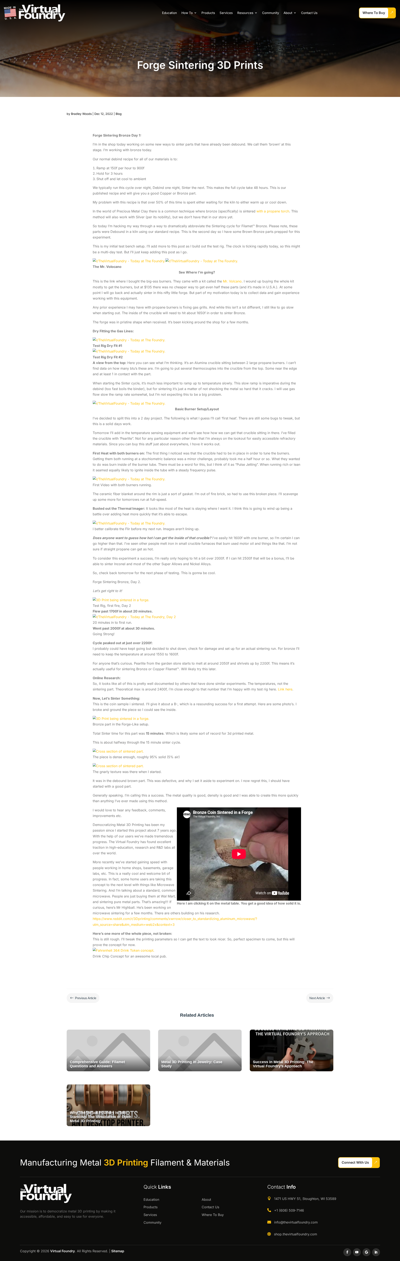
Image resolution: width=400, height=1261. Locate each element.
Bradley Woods (81, 113)
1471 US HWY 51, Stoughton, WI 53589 (305, 1199)
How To (187, 13)
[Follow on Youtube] (357, 1252)
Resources (245, 13)
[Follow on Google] (366, 1252)
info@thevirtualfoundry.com (296, 1222)
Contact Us (309, 13)
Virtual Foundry (62, 1251)
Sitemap (117, 1251)
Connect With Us (355, 1162)
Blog (119, 113)
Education (169, 13)
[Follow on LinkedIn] (376, 1252)
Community (270, 13)
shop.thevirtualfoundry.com (295, 1234)
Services (226, 13)
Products (208, 13)
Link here (285, 689)
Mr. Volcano (232, 281)
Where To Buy (373, 13)
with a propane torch (272, 211)
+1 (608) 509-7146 (289, 1210)
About (288, 13)
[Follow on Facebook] (347, 1252)
